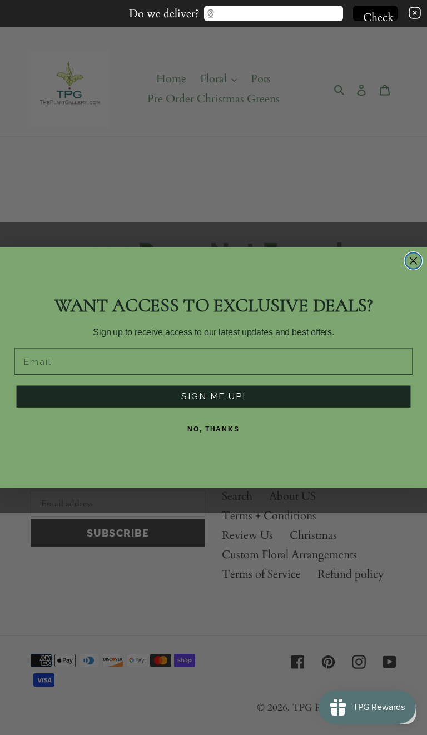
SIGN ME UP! (213, 396)
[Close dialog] (413, 260)
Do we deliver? (164, 11)
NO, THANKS (213, 430)
